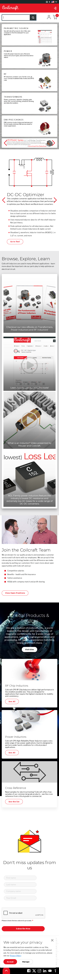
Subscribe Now (23, 929)
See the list (14, 802)
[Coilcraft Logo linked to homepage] (29, 8)
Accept (10, 962)
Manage (26, 962)
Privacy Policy (15, 956)
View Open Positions (15, 593)
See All (12, 701)
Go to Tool (15, 242)
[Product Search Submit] (33, 17)
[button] (5, 143)
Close (52, 940)
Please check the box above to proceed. (17, 921)
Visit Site (29, 649)
